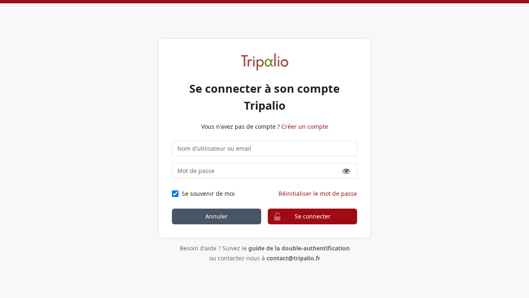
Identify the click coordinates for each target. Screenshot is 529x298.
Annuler (216, 216)
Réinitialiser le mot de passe (318, 193)
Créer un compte (304, 126)
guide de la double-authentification (299, 248)
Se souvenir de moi (208, 193)
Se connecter (313, 216)
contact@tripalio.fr (293, 258)
